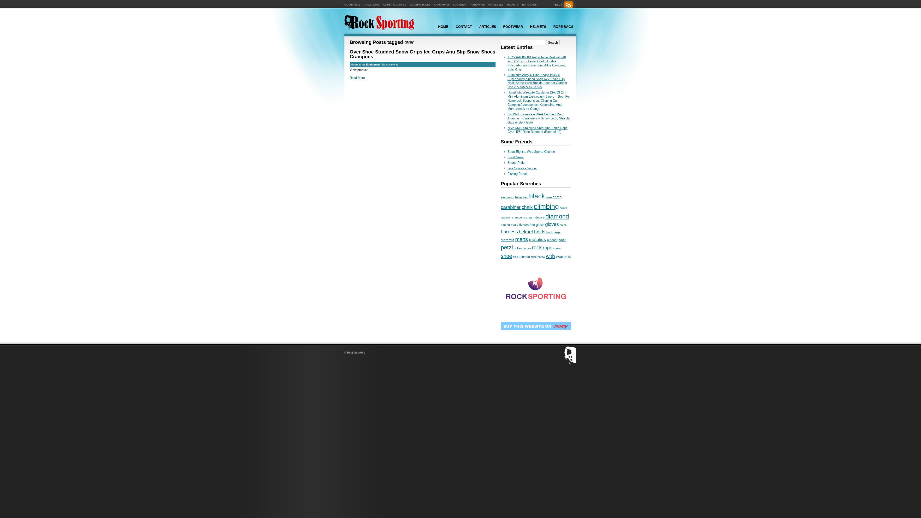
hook (549, 232)
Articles (487, 27)
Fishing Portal (517, 174)
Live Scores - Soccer (522, 168)
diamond (557, 216)
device (539, 217)
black (537, 196)
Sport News (516, 157)
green (563, 225)
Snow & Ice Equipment (365, 64)
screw (557, 248)
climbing (546, 206)
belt (525, 197)
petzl (507, 247)
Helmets (513, 4)
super (534, 256)
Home (443, 27)
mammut (507, 240)
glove (540, 225)
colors (563, 207)
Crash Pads (442, 4)
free (532, 225)
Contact (464, 27)
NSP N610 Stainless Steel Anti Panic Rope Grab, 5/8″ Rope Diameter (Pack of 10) (537, 130)
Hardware (478, 4)
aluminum (507, 197)
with (550, 256)
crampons (518, 217)
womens (563, 256)
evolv (514, 225)
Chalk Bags (372, 4)
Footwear (460, 4)
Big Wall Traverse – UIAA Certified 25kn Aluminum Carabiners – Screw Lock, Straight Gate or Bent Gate (539, 118)
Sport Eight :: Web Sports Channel (531, 151)
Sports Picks (516, 163)
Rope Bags (529, 4)
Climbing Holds (420, 4)
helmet (526, 231)
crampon (506, 217)
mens (521, 239)
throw (541, 256)
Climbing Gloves (394, 4)
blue (549, 197)
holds (539, 231)
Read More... (359, 78)
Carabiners (352, 4)
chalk (527, 207)
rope (547, 247)
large (557, 232)
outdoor (552, 240)
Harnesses (495, 4)
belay (518, 197)
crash (530, 217)
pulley (518, 248)
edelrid (505, 225)
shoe (506, 256)
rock (537, 248)
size (515, 256)
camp (557, 197)
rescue (527, 248)
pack (562, 240)
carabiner (511, 207)
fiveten (524, 225)
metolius (537, 239)
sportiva (524, 257)
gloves (552, 224)
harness (509, 231)
